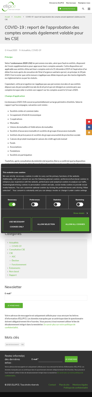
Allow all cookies (75, 224)
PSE (22, 344)
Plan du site (64, 384)
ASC (14, 256)
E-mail (8, 293)
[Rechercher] (83, 8)
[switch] (34, 204)
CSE (11, 253)
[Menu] (89, 9)
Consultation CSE (17, 249)
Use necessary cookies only (17, 224)
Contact (52, 384)
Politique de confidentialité (76, 387)
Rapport (13, 275)
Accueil (7, 17)
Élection (15, 260)
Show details (78, 213)
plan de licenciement (12, 344)
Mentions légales (80, 384)
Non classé (14, 271)
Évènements (14, 268)
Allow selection (46, 224)
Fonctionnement (19, 264)
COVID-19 (36, 50)
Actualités (17, 17)
